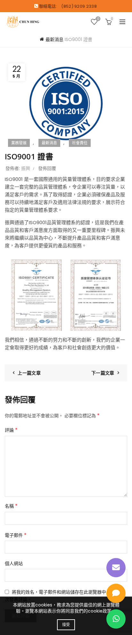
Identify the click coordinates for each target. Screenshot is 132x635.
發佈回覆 (47, 168)
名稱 (11, 506)
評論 (11, 430)
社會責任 (79, 143)
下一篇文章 (102, 373)
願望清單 (98, 19)
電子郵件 (16, 535)
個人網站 (14, 563)
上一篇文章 (29, 373)
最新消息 (54, 39)
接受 (66, 624)
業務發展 (19, 143)
